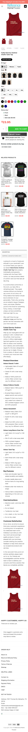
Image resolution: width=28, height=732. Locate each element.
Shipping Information (7, 680)
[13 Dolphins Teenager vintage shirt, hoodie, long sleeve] (7, 229)
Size (2, 86)
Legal (2, 690)
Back (6, 115)
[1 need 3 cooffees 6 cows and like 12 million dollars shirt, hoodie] (7, 170)
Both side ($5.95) (10, 117)
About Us (4, 654)
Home (3, 48)
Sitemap (3, 667)
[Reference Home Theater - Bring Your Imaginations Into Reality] (14, 6)
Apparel (9, 48)
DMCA (3, 686)
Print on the (5, 110)
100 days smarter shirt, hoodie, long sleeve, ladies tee (19, 181)
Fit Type (3, 63)
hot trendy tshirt (6, 146)
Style (3, 70)
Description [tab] (6, 252)
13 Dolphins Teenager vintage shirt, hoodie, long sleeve (7, 241)
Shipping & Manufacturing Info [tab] (11, 255)
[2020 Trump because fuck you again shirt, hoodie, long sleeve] (21, 199)
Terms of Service (6, 664)
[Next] (24, 24)
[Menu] (2, 6)
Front (6, 112)
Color (3, 98)
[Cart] (25, 6)
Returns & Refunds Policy (9, 658)
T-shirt (16, 48)
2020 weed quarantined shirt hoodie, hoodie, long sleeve (6, 212)
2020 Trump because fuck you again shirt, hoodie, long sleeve (20, 211)
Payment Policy (6, 683)
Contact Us (4, 677)
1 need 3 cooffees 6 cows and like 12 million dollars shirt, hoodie (6, 182)
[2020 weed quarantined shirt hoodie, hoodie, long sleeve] (7, 199)
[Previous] (3, 24)
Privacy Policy (5, 661)
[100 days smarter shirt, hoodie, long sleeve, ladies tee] (21, 170)
